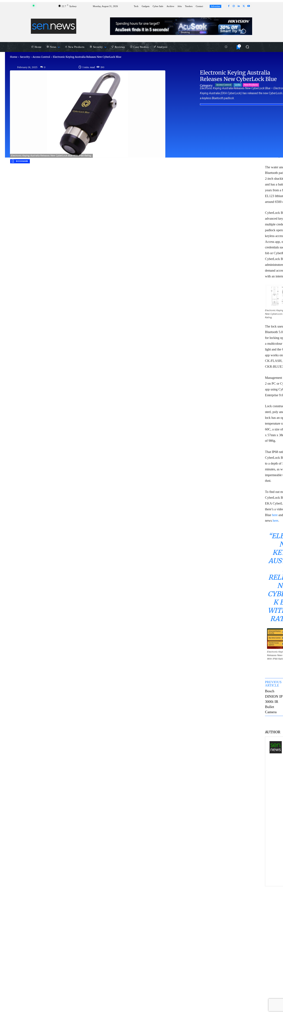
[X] (243, 6)
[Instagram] (233, 6)
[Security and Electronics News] (53, 26)
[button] (247, 47)
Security (25, 56)
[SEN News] (276, 811)
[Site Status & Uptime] (226, 47)
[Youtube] (248, 6)
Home (13, 56)
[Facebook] (228, 6)
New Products (251, 84)
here (275, 515)
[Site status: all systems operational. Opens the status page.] (33, 5)
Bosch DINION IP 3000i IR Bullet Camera (273, 701)
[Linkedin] (238, 6)
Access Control (41, 56)
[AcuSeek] (181, 26)
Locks (238, 84)
